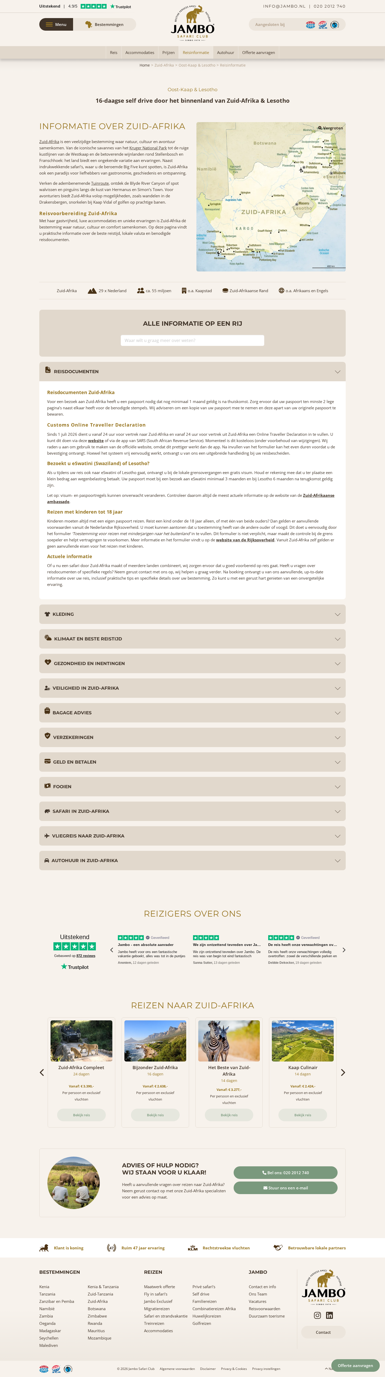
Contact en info (262, 1286)
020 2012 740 (330, 6)
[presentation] (112, 950)
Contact (323, 1332)
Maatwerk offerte (159, 1286)
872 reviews (85, 956)
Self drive (200, 1294)
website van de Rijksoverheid (245, 539)
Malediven (48, 1345)
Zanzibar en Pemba (56, 1301)
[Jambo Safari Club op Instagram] (317, 1315)
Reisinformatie (196, 52)
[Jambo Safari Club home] (323, 1286)
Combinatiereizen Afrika (214, 1308)
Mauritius (96, 1330)
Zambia (46, 1316)
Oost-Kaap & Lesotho (197, 65)
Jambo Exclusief (158, 1301)
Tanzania (47, 1294)
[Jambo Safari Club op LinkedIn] (329, 1315)
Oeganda (47, 1323)
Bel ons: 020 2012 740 (287, 1172)
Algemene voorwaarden (177, 1369)
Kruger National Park (148, 147)
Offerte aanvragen (258, 52)
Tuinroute (100, 183)
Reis (113, 52)
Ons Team (258, 1294)
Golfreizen (201, 1323)
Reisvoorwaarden (264, 1308)
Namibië (46, 1308)
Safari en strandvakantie (166, 1316)
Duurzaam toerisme (267, 1316)
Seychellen (48, 1338)
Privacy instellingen (266, 1369)
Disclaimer (208, 1369)
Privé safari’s (203, 1286)
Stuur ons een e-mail (287, 1187)
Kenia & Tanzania (103, 1286)
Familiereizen (204, 1301)
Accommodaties (139, 52)
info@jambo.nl (284, 6)
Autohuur (225, 52)
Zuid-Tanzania (100, 1294)
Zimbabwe (97, 1316)
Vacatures (257, 1301)
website (96, 440)
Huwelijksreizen (206, 1316)
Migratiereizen (157, 1308)
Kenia (44, 1286)
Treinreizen (154, 1323)
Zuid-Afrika (164, 65)
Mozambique (99, 1338)
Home (145, 65)
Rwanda (95, 1323)
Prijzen (168, 52)
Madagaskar (50, 1330)
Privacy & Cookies (234, 1369)
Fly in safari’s (155, 1294)
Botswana (97, 1308)
